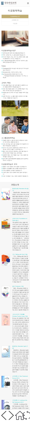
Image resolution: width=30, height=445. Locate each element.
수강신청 (15, 23)
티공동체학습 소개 (15, 16)
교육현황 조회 (15, 20)
